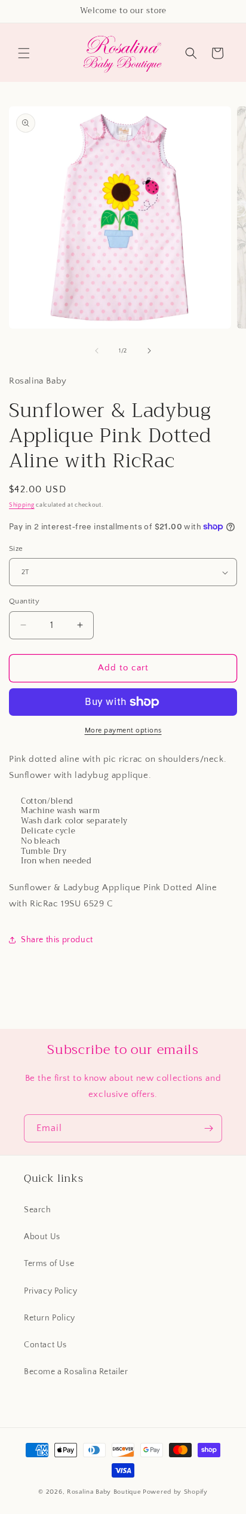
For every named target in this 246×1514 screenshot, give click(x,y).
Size (16, 548)
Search (37, 1210)
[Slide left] (97, 351)
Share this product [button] (57, 940)
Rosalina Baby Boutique (104, 1491)
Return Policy (49, 1318)
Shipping (22, 505)
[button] (24, 53)
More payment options (123, 730)
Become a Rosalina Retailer (76, 1372)
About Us (42, 1237)
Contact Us (45, 1345)
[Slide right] (149, 351)
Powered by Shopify (175, 1491)
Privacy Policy (50, 1291)
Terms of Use (49, 1263)
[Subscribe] (208, 1128)
